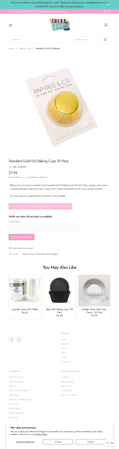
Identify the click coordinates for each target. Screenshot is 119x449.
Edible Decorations (16, 412)
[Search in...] (105, 39)
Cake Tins (13, 386)
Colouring (13, 403)
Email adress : (15, 221)
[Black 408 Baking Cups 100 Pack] (59, 290)
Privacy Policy (66, 390)
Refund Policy (66, 386)
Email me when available (21, 236)
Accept (58, 441)
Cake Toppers (14, 395)
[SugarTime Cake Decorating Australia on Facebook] (105, 11)
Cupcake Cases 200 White (24, 309)
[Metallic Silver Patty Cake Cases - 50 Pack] (94, 290)
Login (63, 352)
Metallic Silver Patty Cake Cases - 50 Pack (94, 311)
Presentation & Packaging (46, 254)
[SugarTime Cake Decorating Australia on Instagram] (109, 11)
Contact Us (65, 361)
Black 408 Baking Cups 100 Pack (59, 311)
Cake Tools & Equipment (19, 390)
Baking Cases (28, 254)
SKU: (11, 166)
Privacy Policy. (41, 434)
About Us (65, 343)
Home (63, 339)
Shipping (24, 177)
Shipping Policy (67, 381)
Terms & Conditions (69, 395)
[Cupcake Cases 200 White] (24, 290)
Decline (90, 441)
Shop (63, 348)
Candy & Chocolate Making (20, 399)
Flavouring (13, 417)
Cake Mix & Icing (16, 377)
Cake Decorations (16, 381)
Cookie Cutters (15, 408)
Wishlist (64, 357)
